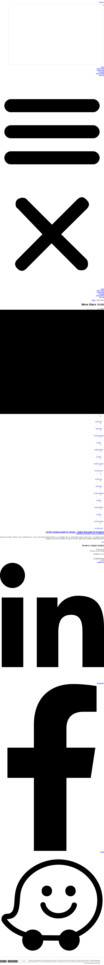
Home (93, 300)
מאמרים (101, 72)
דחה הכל (12, 961)
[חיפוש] (52, 362)
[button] (52, 182)
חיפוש (102, 309)
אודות (102, 67)
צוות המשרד (100, 70)
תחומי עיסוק (100, 68)
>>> (102, 542)
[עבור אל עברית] (101, 2)
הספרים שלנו (100, 73)
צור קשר (101, 75)
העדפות (23, 961)
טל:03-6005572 (99, 557)
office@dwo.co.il (95, 560)
